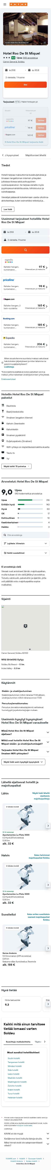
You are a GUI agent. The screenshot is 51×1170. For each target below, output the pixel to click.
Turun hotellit (13, 1093)
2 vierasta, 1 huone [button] (15, 77)
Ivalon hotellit (13, 1074)
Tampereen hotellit (16, 1062)
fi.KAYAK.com (11, 1159)
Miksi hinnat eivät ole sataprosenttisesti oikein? (23, 1144)
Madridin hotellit (15, 1078)
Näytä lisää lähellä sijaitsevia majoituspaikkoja (41, 796)
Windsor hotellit (15, 1066)
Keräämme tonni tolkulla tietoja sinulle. (23, 1138)
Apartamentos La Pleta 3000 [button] (16, 835)
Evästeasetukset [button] (8, 379)
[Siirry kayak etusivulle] (18, 4)
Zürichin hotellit (14, 1085)
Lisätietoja (9, 367)
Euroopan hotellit (35, 1159)
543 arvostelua (30, 57)
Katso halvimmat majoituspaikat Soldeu (39, 856)
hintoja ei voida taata (24, 1125)
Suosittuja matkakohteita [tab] (18, 1041)
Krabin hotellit (14, 1089)
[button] (5, 4)
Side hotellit (13, 1070)
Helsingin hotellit (15, 1097)
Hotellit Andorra (16, 1161)
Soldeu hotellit (31, 1161)
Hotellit (22, 1159)
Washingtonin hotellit (17, 1082)
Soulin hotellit (14, 1058)
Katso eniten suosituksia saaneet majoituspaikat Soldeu (38, 917)
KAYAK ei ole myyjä (13, 1133)
